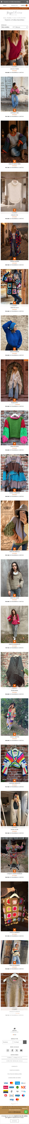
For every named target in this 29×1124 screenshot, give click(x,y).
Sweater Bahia (14, 446)
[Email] (21, 1050)
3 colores (14, 66)
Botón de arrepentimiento (14, 1109)
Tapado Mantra (14, 737)
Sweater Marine (14, 351)
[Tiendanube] (14, 1112)
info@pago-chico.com (17, 1057)
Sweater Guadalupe (14, 644)
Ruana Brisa (14, 690)
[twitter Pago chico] (16, 1050)
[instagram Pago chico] (8, 1050)
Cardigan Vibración (14, 783)
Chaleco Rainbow (15, 932)
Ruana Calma (14, 829)
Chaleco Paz (14, 215)
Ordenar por (4, 25)
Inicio (4, 18)
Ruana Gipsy (14, 402)
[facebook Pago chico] (12, 1050)
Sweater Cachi (14, 307)
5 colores (14, 212)
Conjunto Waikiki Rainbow (14, 873)
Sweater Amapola (14, 551)
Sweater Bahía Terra (14, 164)
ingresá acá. (25, 1108)
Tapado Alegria (14, 261)
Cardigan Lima (14, 113)
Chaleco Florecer (14, 1011)
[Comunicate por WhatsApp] (26, 1112)
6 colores (14, 827)
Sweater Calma (14, 598)
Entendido (14, 1121)
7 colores (14, 688)
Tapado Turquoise (14, 493)
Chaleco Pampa (14, 69)
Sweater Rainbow (15, 965)
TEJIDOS (9, 18)
